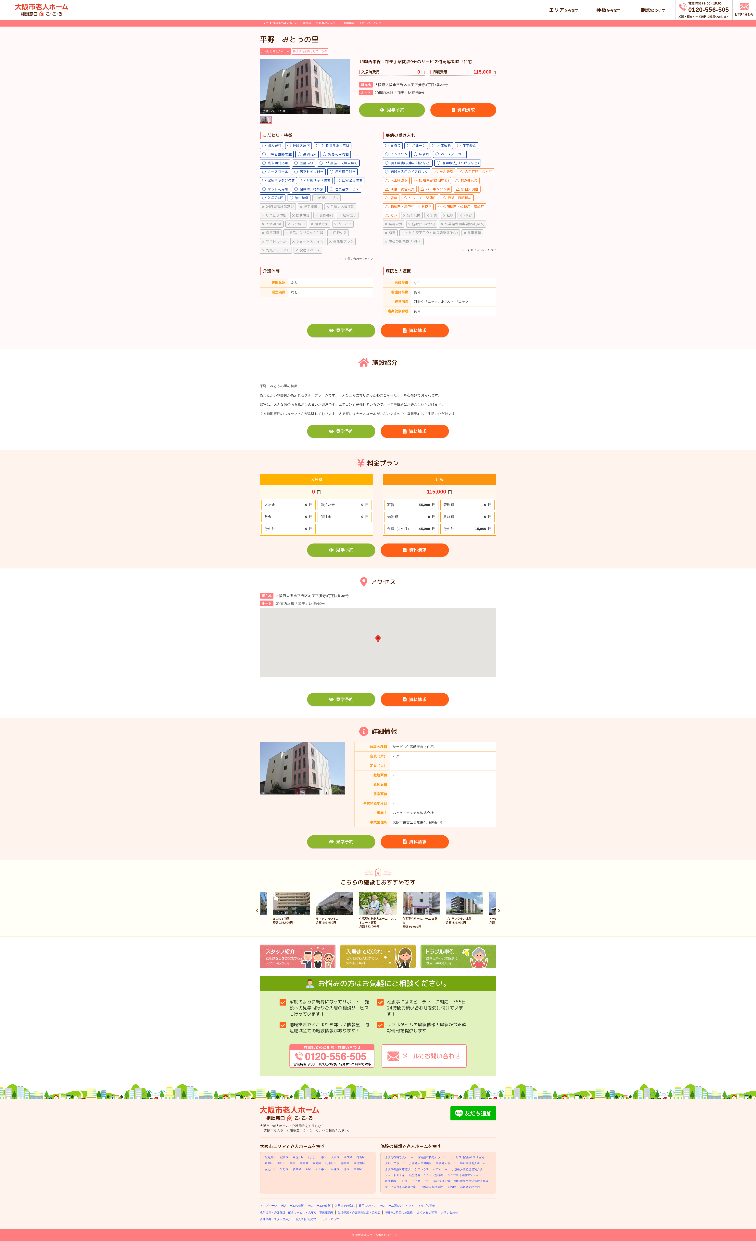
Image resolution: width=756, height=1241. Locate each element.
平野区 (284, 1169)
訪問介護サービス (396, 1181)
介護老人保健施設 (420, 1163)
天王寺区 (321, 1169)
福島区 (297, 1169)
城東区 (304, 1163)
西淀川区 (270, 1157)
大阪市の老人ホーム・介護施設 (292, 23)
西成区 (348, 1157)
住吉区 (345, 1163)
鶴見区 (317, 1163)
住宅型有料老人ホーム (432, 1157)
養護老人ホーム (446, 1163)
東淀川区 (298, 1157)
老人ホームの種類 (292, 1205)
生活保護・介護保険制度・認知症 (359, 1212)
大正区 (335, 1157)
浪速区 (335, 1169)
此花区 (312, 1157)
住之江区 (270, 1169)
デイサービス (420, 1181)
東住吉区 (359, 1163)
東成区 (268, 1163)
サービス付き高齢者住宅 (400, 1187)
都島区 (361, 1157)
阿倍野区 (331, 1163)
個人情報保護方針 (306, 1219)
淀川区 (284, 1157)
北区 (346, 1169)
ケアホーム (440, 1169)
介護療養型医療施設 (397, 1169)
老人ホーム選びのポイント (397, 1205)
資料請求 (466, 110)
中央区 (358, 1169)
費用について (367, 1205)
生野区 (281, 1163)
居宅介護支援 (441, 1181)
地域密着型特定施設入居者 (471, 1181)
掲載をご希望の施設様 (398, 1212)
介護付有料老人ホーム (399, 1157)
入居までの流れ (345, 1205)
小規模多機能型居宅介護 (467, 1169)
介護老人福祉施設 (431, 1187)
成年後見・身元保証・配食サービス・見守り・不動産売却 (297, 1212)
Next (499, 910)
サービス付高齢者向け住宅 (467, 1157)
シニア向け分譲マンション (464, 1175)
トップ (264, 23)
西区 (308, 1169)
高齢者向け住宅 (470, 1187)
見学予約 (396, 110)
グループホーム (395, 1163)
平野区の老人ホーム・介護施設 (335, 23)
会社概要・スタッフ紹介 (275, 1219)
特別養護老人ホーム (473, 1163)
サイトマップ (330, 1219)
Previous (257, 910)
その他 (451, 1187)
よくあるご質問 (427, 1212)
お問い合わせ (449, 1212)
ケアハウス (422, 1169)
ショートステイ (395, 1175)
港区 (324, 1157)
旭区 (293, 1163)
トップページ (268, 1205)
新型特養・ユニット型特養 (426, 1175)
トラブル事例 (426, 1205)
